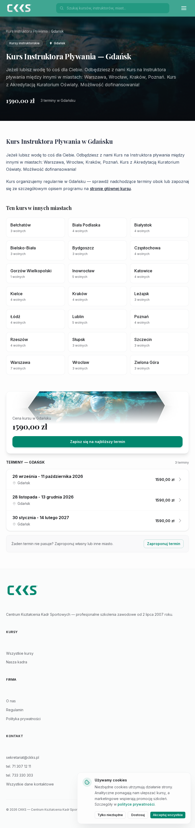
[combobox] (116, 8)
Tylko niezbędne (110, 815)
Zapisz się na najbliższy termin (97, 441)
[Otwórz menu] (184, 8)
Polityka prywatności (23, 719)
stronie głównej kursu (110, 188)
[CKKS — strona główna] (97, 590)
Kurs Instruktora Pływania (27, 31)
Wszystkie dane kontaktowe (30, 784)
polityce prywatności (136, 804)
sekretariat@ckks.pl (22, 757)
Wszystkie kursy (20, 653)
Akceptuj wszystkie (168, 815)
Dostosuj (138, 815)
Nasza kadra (16, 662)
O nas (11, 701)
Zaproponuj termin (163, 543)
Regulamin (14, 710)
